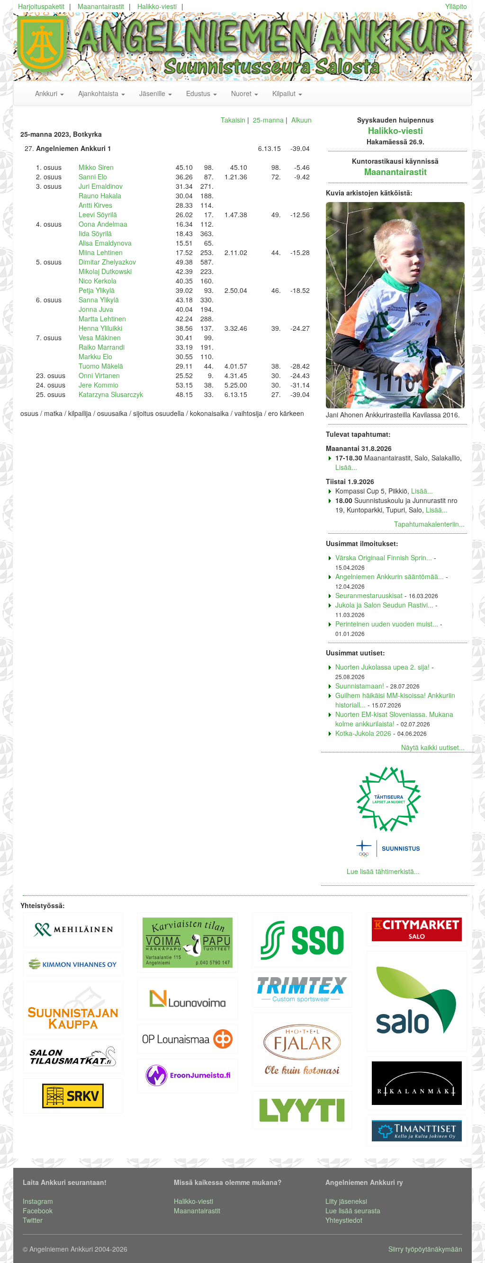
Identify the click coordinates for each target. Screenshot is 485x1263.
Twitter (33, 1220)
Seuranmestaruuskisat (369, 595)
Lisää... (346, 467)
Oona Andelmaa (103, 224)
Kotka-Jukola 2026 (363, 733)
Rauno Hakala (100, 195)
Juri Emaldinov (101, 186)
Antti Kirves (95, 205)
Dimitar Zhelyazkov (107, 261)
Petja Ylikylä (97, 290)
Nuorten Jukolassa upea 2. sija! (382, 666)
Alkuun (301, 119)
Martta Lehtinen (102, 318)
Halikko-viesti (157, 6)
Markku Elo (95, 356)
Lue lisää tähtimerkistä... (383, 871)
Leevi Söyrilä (98, 214)
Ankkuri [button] (47, 93)
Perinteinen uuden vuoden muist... (386, 623)
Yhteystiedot (343, 1220)
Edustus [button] (199, 93)
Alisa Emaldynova (105, 242)
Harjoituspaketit (41, 6)
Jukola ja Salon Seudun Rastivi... (384, 604)
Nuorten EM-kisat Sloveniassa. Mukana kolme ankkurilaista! (394, 718)
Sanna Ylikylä (99, 299)
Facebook (38, 1210)
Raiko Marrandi (102, 347)
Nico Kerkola (98, 280)
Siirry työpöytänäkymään (425, 1249)
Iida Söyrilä (95, 233)
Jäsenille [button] (153, 93)
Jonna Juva (96, 309)
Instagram (38, 1201)
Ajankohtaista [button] (99, 93)
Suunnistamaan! (359, 685)
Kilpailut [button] (284, 93)
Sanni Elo (93, 176)
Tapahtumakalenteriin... (429, 524)
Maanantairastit (101, 6)
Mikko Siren (96, 167)
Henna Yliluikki (100, 328)
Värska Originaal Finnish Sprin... (383, 557)
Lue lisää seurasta (352, 1210)
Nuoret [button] (242, 93)
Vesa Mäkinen (100, 337)
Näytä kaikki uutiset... (433, 747)
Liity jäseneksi (346, 1201)
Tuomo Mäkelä (101, 366)
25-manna (268, 119)
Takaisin (233, 119)
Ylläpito (456, 6)
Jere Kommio (98, 384)
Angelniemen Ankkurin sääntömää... (389, 576)
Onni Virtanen (99, 375)
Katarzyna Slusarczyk (111, 394)
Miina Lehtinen (101, 252)
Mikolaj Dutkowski (105, 271)
